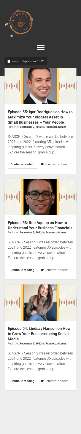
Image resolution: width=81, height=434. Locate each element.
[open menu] (40, 48)
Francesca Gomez (56, 126)
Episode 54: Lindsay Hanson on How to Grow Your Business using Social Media (40, 302)
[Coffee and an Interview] (40, 24)
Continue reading (24, 163)
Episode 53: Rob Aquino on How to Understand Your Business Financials (40, 197)
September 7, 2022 (31, 126)
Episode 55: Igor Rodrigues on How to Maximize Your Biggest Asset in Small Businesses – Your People (40, 86)
